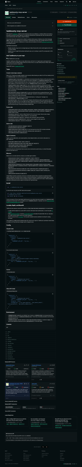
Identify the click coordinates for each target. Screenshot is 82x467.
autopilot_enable (61, 89)
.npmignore (10, 347)
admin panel (69, 82)
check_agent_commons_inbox (64, 98)
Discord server (40, 440)
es (69, 5)
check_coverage (61, 99)
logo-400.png (10, 343)
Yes (43, 446)
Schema (14, 17)
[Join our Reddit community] (74, 463)
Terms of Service (45, 453)
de (65, 5)
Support (61, 453)
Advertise (62, 460)
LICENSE (9, 341)
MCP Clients (7, 456)
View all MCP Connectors (10, 411)
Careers (61, 455)
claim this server (71, 81)
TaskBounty (15, 33)
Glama (6, 5)
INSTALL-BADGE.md (12, 339)
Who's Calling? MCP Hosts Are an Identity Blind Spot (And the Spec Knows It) (16, 419)
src (8, 333)
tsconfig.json (10, 356)
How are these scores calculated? (67, 45)
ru (74, 5)
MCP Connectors (8, 455)
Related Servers (21, 17)
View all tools (59, 102)
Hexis (41, 406)
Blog (61, 456)
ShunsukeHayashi (9, 366)
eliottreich (13, 14)
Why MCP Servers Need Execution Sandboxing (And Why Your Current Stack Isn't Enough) (63, 420)
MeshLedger (11, 385)
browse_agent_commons (63, 93)
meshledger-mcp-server (14, 383)
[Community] (70, 2)
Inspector (62, 1)
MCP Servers (7, 453)
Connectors (45, 1)
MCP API (29, 435)
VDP (43, 456)
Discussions (34, 17)
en (67, 5)
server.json (10, 354)
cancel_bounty (61, 96)
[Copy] (53, 187)
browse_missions (61, 94)
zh (76, 5)
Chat (24, 453)
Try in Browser (67, 24)
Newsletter (62, 458)
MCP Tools (7, 458)
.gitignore (10, 337)
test (8, 335)
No (46, 446)
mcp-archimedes (9, 406)
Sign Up (74, 1)
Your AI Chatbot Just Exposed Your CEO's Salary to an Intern (38, 419)
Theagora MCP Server (19, 66)
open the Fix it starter (15, 213)
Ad (75, 34)
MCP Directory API (27, 455)
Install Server (68, 21)
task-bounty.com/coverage (47, 42)
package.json (10, 349)
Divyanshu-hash (35, 385)
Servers (39, 1)
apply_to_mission (61, 88)
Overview (8, 17)
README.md (10, 353)
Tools (51, 1)
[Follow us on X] (76, 463)
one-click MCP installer (28, 213)
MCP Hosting (26, 458)
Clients (56, 1)
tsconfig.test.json (11, 358)
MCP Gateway (26, 456)
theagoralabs (34, 366)
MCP (10, 5)
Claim (17, 13)
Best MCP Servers (8, 460)
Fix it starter (20, 216)
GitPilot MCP (34, 383)
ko (72, 5)
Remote (75, 17)
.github (9, 331)
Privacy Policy (44, 455)
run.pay (24, 406)
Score (28, 17)
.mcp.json (10, 345)
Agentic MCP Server (10, 365)
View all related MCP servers (11, 401)
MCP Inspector (26, 460)
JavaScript (70, 17)
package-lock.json (11, 351)
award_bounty (61, 91)
